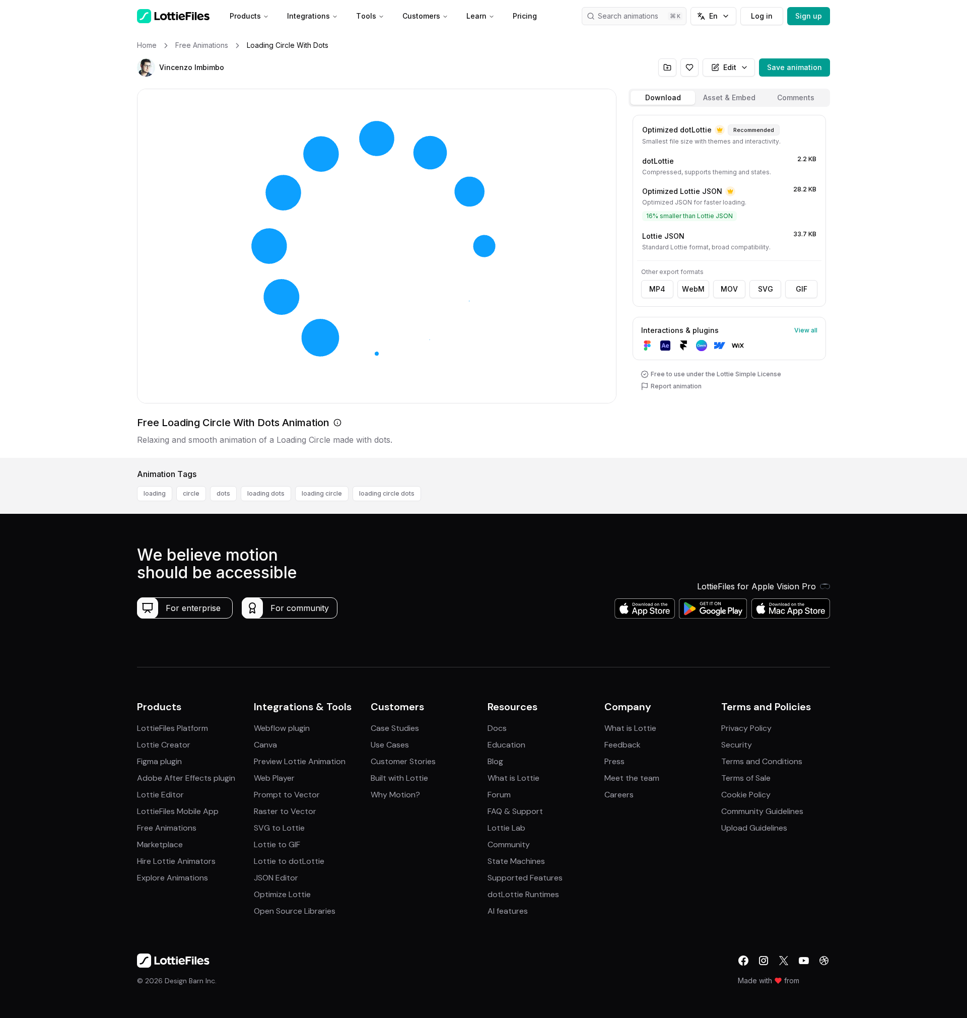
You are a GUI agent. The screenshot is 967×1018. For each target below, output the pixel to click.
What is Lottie (513, 778)
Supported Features (525, 877)
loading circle (322, 493)
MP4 (657, 289)
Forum (499, 794)
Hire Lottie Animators (176, 861)
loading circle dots (387, 493)
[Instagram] (763, 961)
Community (509, 844)
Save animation (794, 67)
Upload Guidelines (754, 828)
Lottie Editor (160, 794)
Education (506, 744)
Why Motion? (395, 794)
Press (614, 761)
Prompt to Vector (287, 794)
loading (155, 493)
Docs (497, 728)
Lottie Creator (163, 744)
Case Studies (395, 728)
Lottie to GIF (277, 844)
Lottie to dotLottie (289, 861)
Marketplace (160, 844)
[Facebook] (743, 961)
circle (191, 493)
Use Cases (390, 744)
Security (736, 744)
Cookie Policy (746, 794)
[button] (146, 67)
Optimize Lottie (282, 894)
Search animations (628, 16)
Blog (495, 761)
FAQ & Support (515, 811)
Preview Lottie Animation (300, 761)
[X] (784, 961)
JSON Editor (276, 877)
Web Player (274, 778)
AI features (508, 911)
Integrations (308, 16)
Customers (421, 16)
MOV (729, 289)
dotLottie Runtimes (523, 894)
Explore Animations (172, 877)
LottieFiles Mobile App (178, 811)
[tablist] (729, 98)
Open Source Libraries (294, 911)
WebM (693, 289)
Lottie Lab (506, 828)
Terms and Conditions (761, 761)
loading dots (266, 493)
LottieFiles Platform (172, 728)
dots (223, 493)
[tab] (663, 98)
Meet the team (631, 778)
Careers (619, 794)
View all (805, 330)
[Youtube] (804, 961)
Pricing (525, 16)
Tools (366, 16)
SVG (765, 289)
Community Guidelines (762, 811)
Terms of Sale (746, 778)
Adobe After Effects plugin (186, 778)
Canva (265, 744)
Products (245, 16)
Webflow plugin (282, 728)
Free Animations (166, 828)
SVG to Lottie (279, 828)
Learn (476, 16)
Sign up (808, 16)
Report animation (676, 386)
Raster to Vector (285, 811)
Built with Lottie (399, 778)
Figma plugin (159, 761)
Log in (762, 16)
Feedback (622, 744)
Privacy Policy (746, 728)
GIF (801, 289)
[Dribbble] (824, 961)
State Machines (516, 861)
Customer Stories (403, 761)
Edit (729, 67)
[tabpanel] (729, 284)
